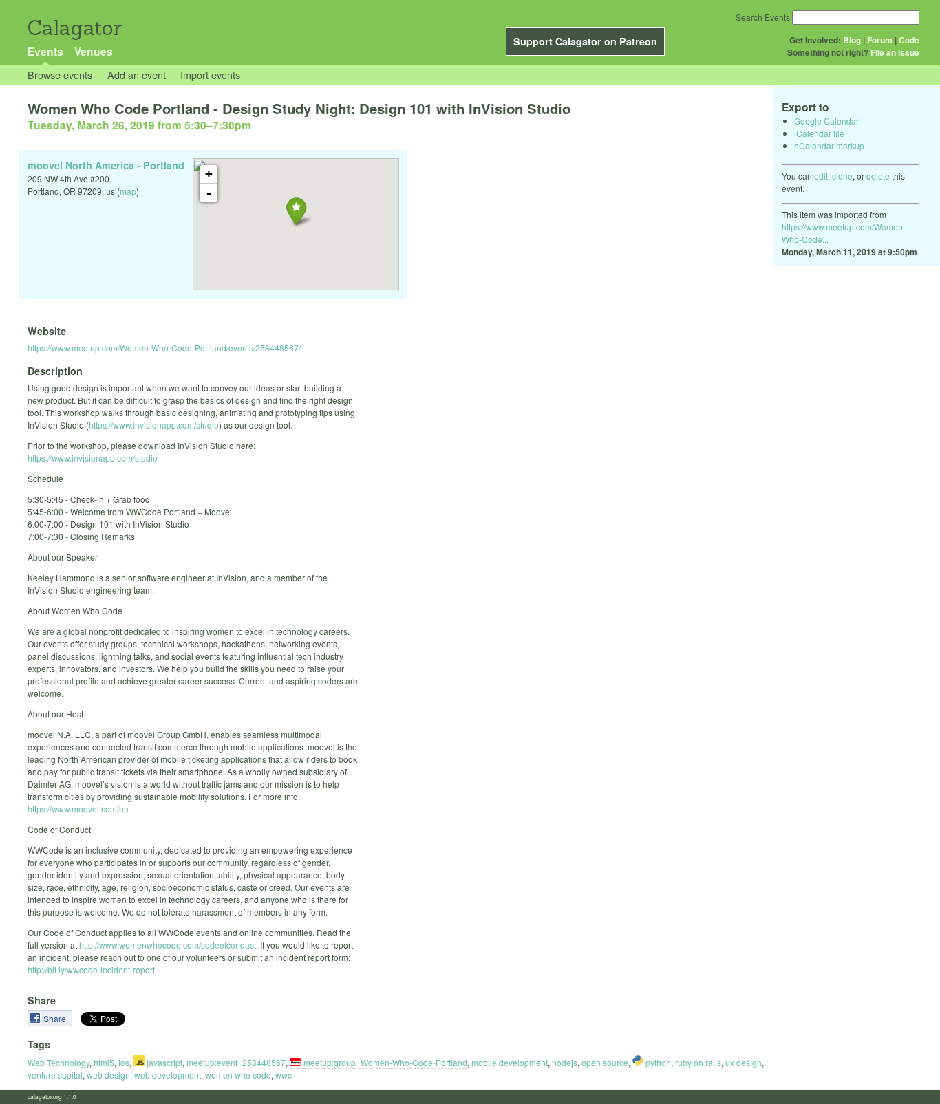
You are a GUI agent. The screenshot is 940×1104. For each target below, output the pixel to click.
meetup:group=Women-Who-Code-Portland (385, 1062)
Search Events (763, 17)
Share (55, 1018)
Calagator (74, 28)
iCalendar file (819, 133)
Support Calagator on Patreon (585, 41)
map (128, 191)
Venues (93, 51)
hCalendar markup (829, 145)
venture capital (55, 1075)
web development (167, 1075)
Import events (210, 74)
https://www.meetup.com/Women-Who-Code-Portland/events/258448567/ (164, 348)
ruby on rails (698, 1062)
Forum (880, 40)
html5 (104, 1062)
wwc (283, 1075)
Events (45, 51)
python (657, 1062)
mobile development (509, 1062)
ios (123, 1062)
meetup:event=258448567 (236, 1062)
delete (878, 176)
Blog (852, 40)
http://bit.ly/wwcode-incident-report (91, 969)
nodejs (564, 1062)
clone (842, 176)
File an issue (894, 52)
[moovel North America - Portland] (296, 210)
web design (108, 1075)
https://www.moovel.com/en (78, 808)
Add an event (136, 74)
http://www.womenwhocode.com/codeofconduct (167, 945)
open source (604, 1062)
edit (821, 176)
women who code (238, 1075)
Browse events (60, 74)
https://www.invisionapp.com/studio (154, 425)
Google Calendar (826, 121)
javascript (163, 1062)
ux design (743, 1062)
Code (909, 40)
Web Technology (58, 1062)
